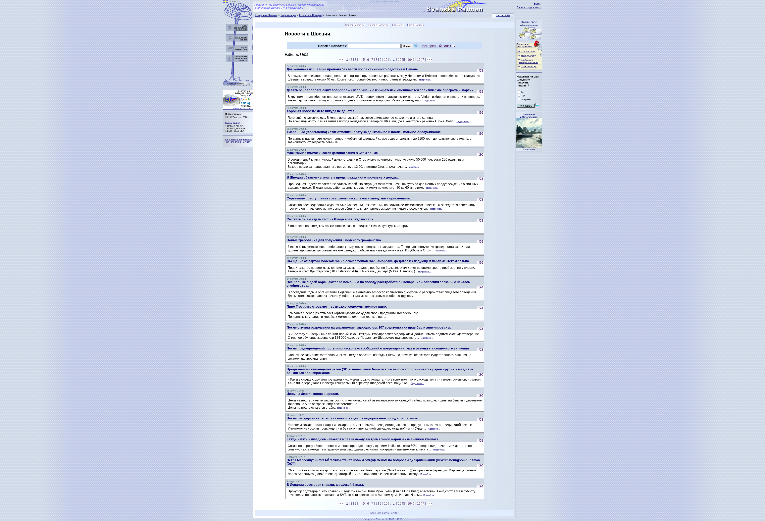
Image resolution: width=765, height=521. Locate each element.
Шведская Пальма (266, 15)
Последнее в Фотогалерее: (528, 115)
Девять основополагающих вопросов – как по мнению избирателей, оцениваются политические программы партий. (380, 90)
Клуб (244, 25)
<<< (341, 59)
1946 (411, 59)
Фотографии (241, 37)
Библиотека (241, 56)
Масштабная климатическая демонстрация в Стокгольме (332, 153)
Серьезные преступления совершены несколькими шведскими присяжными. (349, 198)
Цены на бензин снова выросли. (313, 393)
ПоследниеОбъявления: (524, 45)
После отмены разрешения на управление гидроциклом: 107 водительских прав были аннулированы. (369, 327)
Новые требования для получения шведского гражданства (334, 240)
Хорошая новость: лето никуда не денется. (321, 111)
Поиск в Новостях (378, 25)
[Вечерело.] (529, 146)
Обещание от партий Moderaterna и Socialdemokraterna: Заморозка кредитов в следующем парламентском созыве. (379, 261)
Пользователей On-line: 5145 (384, 1)
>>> (429, 59)
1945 (401, 59)
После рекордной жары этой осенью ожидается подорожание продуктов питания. (352, 418)
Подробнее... (425, 79)
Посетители (241, 29)
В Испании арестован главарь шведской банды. (325, 484)
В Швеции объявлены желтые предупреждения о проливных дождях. (343, 177)
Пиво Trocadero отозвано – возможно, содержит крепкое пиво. (337, 306)
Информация (288, 15)
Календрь (397, 25)
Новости (243, 60)
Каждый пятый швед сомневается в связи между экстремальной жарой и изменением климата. (363, 439)
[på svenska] (225, 2)
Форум (244, 48)
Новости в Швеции (310, 15)
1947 (420, 59)
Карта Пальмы (415, 25)
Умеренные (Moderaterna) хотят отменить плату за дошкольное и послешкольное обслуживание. (364, 132)
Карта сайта (503, 15)
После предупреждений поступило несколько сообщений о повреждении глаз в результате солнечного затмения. (378, 348)
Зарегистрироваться (529, 7)
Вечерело (529, 149)
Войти (537, 3)
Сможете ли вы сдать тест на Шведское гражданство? (330, 219)
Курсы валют (232, 123)
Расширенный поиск (436, 46)
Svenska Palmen (235, 84)
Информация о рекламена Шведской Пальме (238, 140)
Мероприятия (240, 27)
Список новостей (354, 25)
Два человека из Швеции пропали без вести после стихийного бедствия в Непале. (353, 69)
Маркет (243, 39)
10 (385, 59)
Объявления (241, 50)
